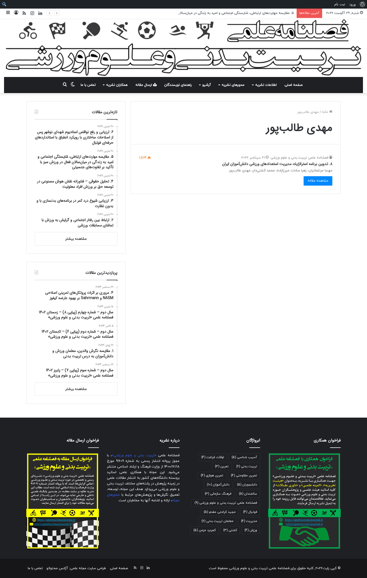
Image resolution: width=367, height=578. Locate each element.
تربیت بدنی (246, 466)
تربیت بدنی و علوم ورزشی (134, 455)
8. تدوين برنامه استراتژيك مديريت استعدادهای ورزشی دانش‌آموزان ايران (277, 164)
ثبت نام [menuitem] (339, 4)
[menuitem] (362, 4)
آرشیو (206, 85)
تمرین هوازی (212, 475)
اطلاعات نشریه (266, 85)
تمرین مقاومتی (244, 475)
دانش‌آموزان (218, 485)
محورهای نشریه (233, 85)
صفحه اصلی (294, 85)
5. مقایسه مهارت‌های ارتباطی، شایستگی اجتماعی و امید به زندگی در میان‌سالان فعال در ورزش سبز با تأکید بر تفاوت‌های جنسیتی (199, 13)
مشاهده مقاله (318, 180)
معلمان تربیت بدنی (217, 521)
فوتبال (250, 512)
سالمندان (248, 494)
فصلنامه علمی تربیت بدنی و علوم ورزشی (299, 158)
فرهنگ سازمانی (218, 494)
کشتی (230, 530)
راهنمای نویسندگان (178, 85)
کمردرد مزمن (204, 530)
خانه (325, 112)
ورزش (250, 530)
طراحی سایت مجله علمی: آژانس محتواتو (76, 568)
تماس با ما (88, 85)
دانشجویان (247, 485)
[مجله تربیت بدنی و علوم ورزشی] (183, 48)
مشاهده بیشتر (76, 239)
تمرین (222, 466)
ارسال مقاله (144, 85)
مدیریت (249, 521)
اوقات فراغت (212, 457)
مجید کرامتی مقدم (220, 512)
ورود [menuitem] (352, 4)
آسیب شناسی (244, 457)
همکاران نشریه (117, 85)
